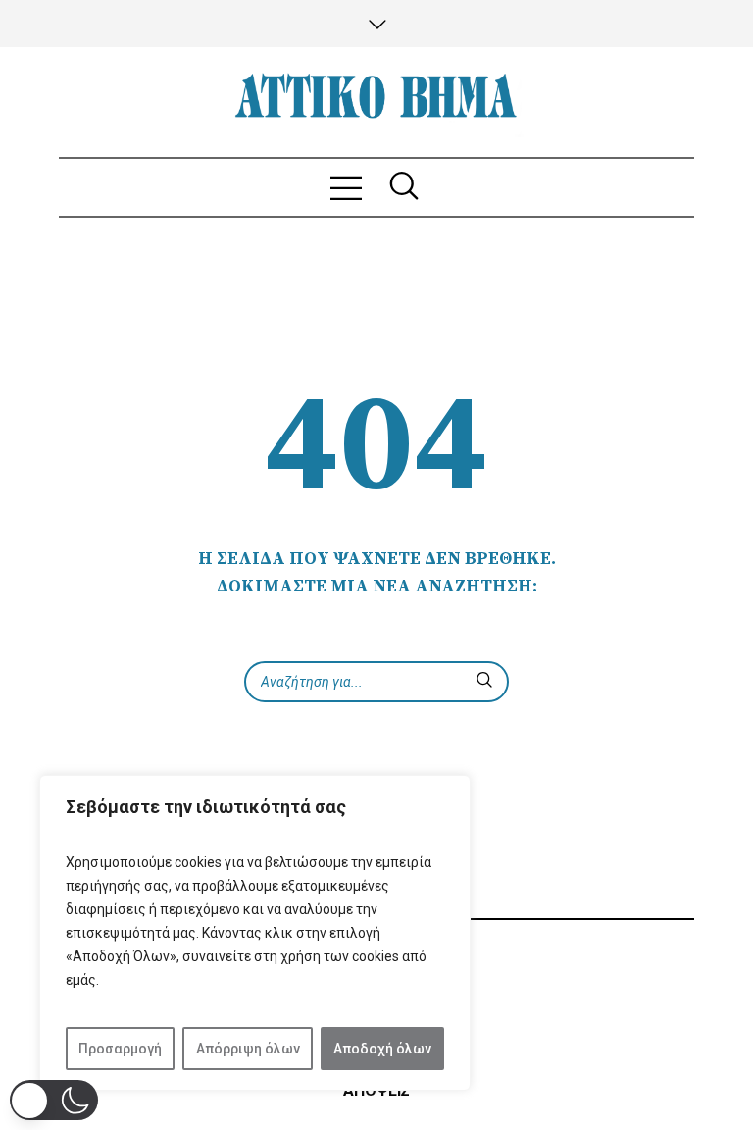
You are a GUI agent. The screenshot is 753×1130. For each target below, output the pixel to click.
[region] (255, 933)
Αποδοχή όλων (382, 1048)
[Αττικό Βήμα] (376, 102)
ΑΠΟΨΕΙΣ (376, 1090)
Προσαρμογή (120, 1048)
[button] (54, 1100)
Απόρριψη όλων (248, 1048)
